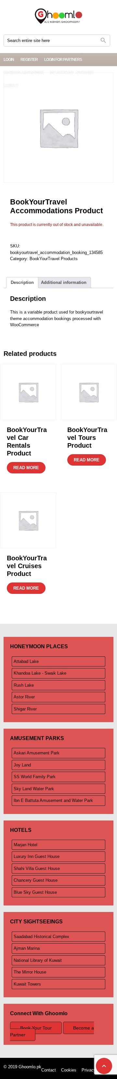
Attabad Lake (26, 661)
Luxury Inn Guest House (36, 856)
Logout (11, 85)
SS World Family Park (35, 776)
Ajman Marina (27, 948)
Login (9, 59)
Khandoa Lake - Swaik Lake (40, 673)
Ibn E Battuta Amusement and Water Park (53, 800)
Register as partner (24, 72)
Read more (26, 467)
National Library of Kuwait (38, 960)
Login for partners (63, 59)
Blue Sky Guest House (35, 892)
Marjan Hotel (25, 844)
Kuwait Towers (27, 984)
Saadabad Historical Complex (41, 936)
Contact (48, 1070)
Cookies (68, 1070)
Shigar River (25, 709)
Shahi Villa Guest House (37, 868)
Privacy (89, 1070)
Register (29, 59)
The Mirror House (30, 972)
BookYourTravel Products (54, 258)
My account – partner (71, 72)
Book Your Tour (36, 1027)
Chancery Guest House (36, 880)
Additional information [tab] (63, 282)
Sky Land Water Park (34, 788)
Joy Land (22, 765)
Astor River (24, 696)
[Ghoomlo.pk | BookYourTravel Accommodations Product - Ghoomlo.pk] (58, 16)
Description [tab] (22, 282)
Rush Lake (24, 685)
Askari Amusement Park (36, 752)
